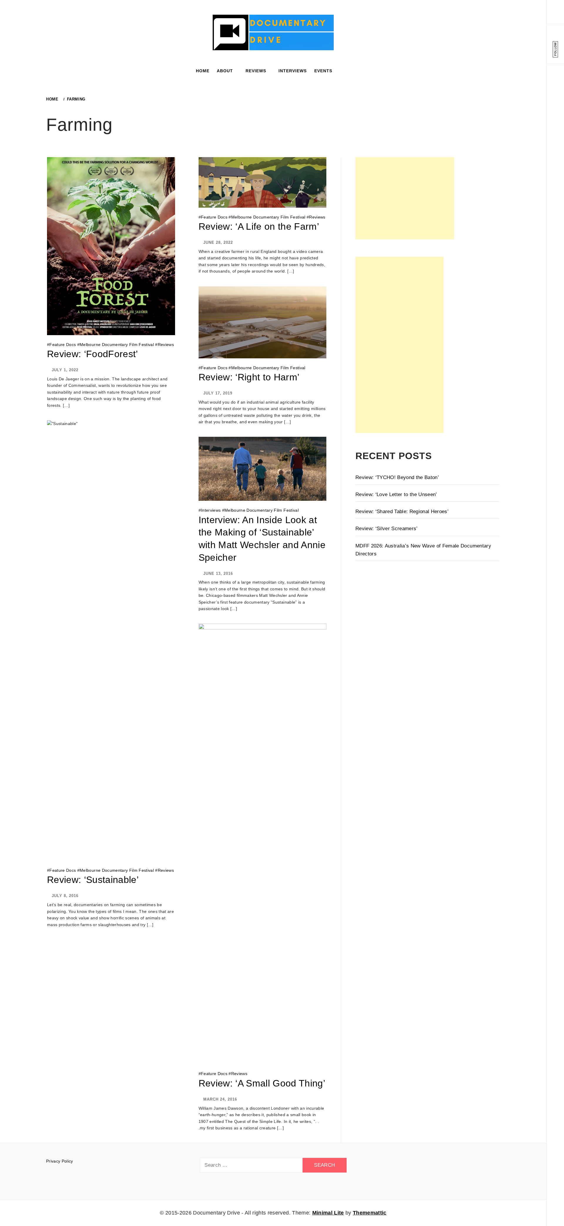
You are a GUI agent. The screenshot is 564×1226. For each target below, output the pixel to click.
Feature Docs (62, 344)
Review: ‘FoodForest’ (92, 354)
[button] (555, 16)
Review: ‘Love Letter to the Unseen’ (396, 494)
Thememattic (370, 1213)
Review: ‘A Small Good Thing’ (262, 1083)
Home (202, 70)
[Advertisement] (404, 198)
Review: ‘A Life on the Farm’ (259, 226)
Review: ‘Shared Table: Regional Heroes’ (402, 511)
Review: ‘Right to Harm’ (249, 377)
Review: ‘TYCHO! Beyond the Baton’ (397, 477)
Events (323, 70)
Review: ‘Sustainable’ (93, 879)
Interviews (292, 70)
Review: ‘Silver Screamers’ (386, 528)
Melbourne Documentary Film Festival (117, 344)
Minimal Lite (328, 1213)
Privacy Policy (59, 1161)
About (225, 70)
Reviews (256, 70)
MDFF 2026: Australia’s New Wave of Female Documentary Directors (423, 550)
